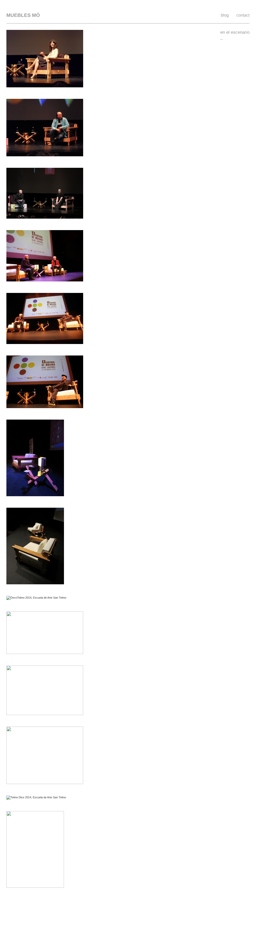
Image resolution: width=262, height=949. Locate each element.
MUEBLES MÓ (23, 15)
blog (225, 15)
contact (242, 15)
